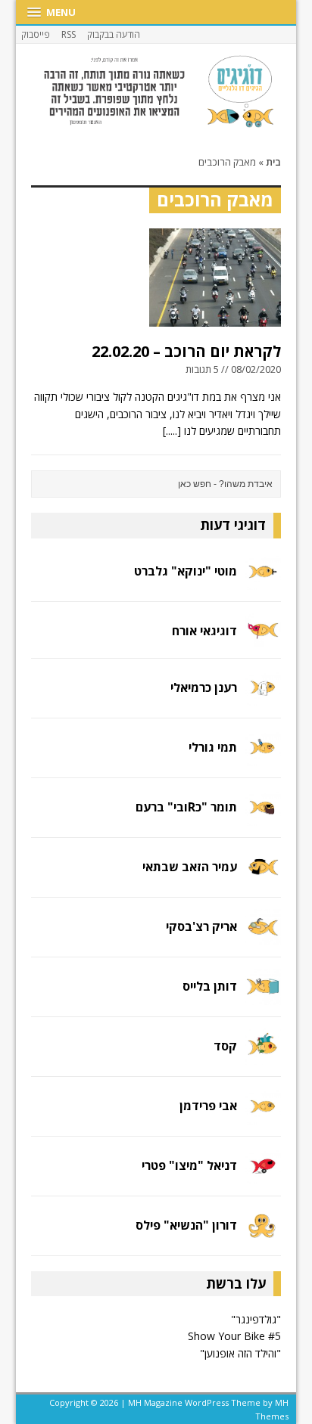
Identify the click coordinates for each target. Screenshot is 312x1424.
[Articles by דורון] (263, 1234)
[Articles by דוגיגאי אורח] (263, 638)
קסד (225, 1046)
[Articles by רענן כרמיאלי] (263, 697)
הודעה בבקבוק (113, 34)
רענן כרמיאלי (203, 687)
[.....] (172, 430)
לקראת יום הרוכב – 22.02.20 (186, 351)
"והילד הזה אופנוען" (240, 1353)
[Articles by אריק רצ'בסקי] (263, 936)
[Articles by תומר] (263, 817)
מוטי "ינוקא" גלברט (185, 571)
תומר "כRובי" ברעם (186, 807)
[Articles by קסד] (263, 1055)
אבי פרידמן (208, 1105)
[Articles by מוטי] (263, 580)
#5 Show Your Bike (234, 1336)
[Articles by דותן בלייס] (263, 995)
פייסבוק (35, 34)
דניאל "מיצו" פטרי (189, 1165)
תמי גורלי (213, 747)
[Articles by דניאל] (263, 1175)
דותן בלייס (210, 986)
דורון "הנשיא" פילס (186, 1225)
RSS (68, 34)
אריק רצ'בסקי (201, 926)
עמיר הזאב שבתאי (189, 866)
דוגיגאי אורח (204, 630)
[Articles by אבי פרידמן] (263, 1115)
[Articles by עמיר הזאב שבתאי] (263, 877)
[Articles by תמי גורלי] (263, 757)
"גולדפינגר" (256, 1319)
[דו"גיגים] (156, 91)
